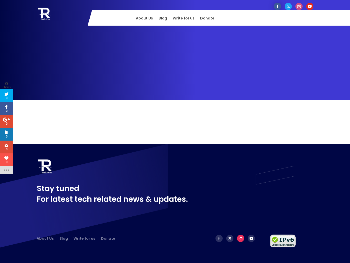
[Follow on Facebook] (277, 6)
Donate (207, 18)
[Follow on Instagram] (299, 6)
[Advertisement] (175, 64)
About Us (144, 18)
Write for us (183, 18)
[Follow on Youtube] (309, 6)
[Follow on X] (288, 6)
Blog (163, 18)
